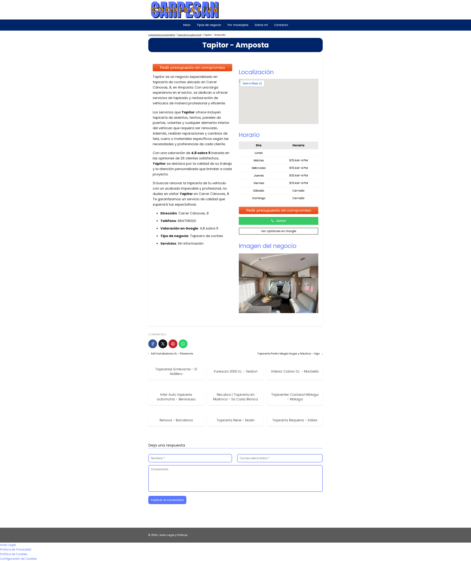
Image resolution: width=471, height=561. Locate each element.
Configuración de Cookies (18, 559)
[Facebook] (152, 343)
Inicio (186, 25)
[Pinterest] (173, 343)
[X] (162, 343)
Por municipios (237, 25)
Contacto (281, 25)
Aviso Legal (8, 545)
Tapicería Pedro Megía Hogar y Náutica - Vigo (288, 353)
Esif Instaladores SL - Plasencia (172, 353)
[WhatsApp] (183, 343)
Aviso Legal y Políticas (173, 535)
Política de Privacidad (15, 549)
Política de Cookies (13, 554)
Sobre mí (261, 25)
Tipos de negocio (209, 25)
